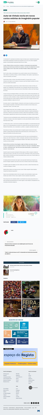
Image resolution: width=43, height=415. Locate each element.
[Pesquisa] (36, 2)
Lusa (6, 21)
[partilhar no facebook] (4, 55)
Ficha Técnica (5, 407)
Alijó (29, 373)
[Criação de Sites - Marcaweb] (38, 411)
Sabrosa (4, 391)
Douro (17, 388)
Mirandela (17, 373)
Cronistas (17, 396)
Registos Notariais (19, 398)
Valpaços (4, 394)
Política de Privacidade (19, 407)
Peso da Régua (5, 388)
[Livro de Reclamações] (33, 387)
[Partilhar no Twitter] (6, 55)
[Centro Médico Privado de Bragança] (21, 206)
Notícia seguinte (32, 250)
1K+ (14, 222)
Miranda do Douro (6, 381)
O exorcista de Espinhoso (14, 270)
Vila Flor (17, 378)
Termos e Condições (27, 407)
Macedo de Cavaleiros (7, 380)
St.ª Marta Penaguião (6, 393)
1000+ (23, 222)
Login (33, 407)
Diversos (17, 393)
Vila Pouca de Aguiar (6, 396)
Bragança (5, 375)
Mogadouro (18, 375)
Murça (30, 383)
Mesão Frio (30, 378)
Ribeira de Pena (6, 390)
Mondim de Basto (31, 380)
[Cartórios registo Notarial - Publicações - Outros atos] (20, 356)
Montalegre (30, 381)
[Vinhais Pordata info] (16, 332)
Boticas (30, 375)
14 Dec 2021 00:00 (12, 21)
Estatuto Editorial (12, 407)
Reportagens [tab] (21, 262)
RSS (35, 407)
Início (4, 6)
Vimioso (17, 380)
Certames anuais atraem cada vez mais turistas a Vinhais (21, 265)
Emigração (18, 390)
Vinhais (7, 6)
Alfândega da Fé (6, 373)
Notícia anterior (10, 241)
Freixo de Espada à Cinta (7, 378)
